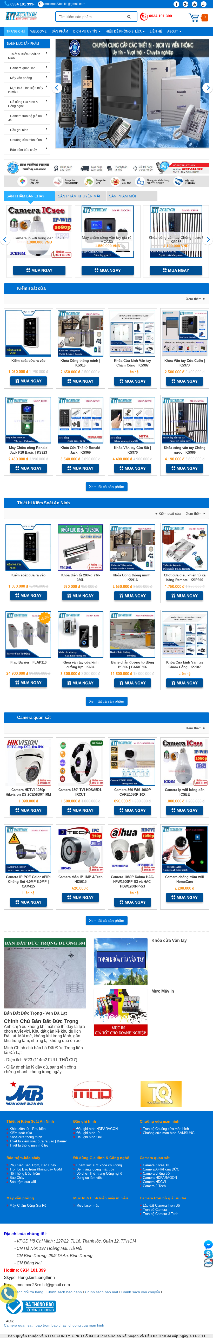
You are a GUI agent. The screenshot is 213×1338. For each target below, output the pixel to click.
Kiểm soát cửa (31, 288)
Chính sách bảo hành (64, 1292)
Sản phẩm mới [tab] (122, 196)
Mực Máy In (162, 991)
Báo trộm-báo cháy (23, 150)
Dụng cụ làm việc (89, 1178)
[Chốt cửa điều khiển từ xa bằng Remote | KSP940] (185, 547)
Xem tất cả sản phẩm (106, 487)
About (173, 31)
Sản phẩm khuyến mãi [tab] (79, 196)
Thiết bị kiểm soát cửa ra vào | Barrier (38, 1141)
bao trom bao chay (51, 1325)
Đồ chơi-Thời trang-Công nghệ (99, 1173)
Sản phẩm (60, 31)
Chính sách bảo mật (101, 1292)
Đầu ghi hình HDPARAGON (97, 1129)
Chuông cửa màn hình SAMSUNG (169, 1133)
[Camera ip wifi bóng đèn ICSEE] (185, 762)
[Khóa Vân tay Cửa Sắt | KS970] (133, 420)
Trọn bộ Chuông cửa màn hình (166, 1129)
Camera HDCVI (154, 1182)
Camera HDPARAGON (160, 1178)
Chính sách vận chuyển (140, 1292)
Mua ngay (41, 270)
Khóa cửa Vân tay (169, 940)
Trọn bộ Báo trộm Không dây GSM (36, 1169)
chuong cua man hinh (86, 1325)
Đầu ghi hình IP (88, 1133)
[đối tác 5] (24, 1094)
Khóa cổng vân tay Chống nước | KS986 (108, 239)
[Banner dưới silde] (106, 173)
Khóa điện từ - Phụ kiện (27, 1129)
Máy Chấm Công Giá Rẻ (28, 1205)
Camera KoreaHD (156, 1165)
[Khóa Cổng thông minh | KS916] (81, 333)
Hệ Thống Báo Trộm (25, 1173)
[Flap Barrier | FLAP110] (28, 634)
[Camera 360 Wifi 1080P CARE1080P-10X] (133, 762)
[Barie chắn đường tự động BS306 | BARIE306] (133, 634)
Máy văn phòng (21, 78)
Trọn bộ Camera (155, 1210)
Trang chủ (15, 31)
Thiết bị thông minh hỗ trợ (29, 1145)
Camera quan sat (18, 1325)
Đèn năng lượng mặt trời (95, 1169)
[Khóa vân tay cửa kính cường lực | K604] (81, 634)
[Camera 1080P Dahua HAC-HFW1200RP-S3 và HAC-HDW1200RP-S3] (133, 849)
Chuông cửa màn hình (26, 140)
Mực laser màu (87, 1205)
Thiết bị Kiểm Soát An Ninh (43, 503)
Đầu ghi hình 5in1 (89, 1137)
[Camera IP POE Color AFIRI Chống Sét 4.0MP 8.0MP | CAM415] (28, 849)
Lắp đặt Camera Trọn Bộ (161, 1205)
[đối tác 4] (161, 1094)
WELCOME (38, 31)
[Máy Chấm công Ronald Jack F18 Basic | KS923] (28, 420)
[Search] (129, 16)
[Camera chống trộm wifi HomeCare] (185, 849)
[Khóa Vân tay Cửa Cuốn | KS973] (185, 333)
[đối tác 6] (92, 1094)
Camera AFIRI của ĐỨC (161, 1169)
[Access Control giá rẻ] (132, 93)
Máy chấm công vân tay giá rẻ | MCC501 (39, 239)
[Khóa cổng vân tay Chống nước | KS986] (185, 420)
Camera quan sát (22, 68)
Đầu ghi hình (19, 130)
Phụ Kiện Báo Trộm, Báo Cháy (33, 1165)
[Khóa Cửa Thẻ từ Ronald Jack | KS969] (81, 420)
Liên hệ (156, 31)
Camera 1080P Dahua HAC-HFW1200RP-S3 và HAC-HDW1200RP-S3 (132, 881)
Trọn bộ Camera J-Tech (160, 1214)
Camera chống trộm (157, 1173)
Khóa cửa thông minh (26, 1137)
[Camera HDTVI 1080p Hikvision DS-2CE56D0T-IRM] (28, 762)
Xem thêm (194, 299)
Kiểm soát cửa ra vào (28, 361)
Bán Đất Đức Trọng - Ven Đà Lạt (35, 1013)
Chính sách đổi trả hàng (23, 1292)
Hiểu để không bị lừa (124, 31)
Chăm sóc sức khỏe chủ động (99, 1165)
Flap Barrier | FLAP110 (28, 662)
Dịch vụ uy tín (85, 31)
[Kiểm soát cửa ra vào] (28, 333)
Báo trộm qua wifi (23, 1182)
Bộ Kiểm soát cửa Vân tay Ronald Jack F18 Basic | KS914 (176, 239)
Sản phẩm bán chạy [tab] (25, 196)
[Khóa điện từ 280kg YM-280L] (81, 547)
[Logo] (29, 17)
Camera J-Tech (154, 1186)
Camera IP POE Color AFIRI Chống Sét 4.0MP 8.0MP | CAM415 (28, 881)
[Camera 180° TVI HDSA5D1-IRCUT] (81, 762)
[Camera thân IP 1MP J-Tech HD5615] (81, 849)
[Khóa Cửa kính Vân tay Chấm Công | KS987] (133, 333)
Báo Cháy (17, 1178)
